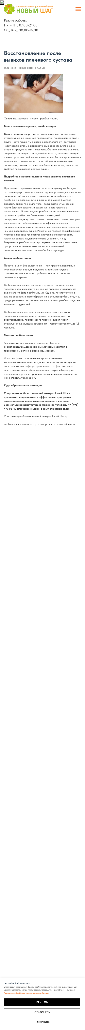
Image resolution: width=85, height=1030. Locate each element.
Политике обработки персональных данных (26, 993)
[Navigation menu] (78, 9)
